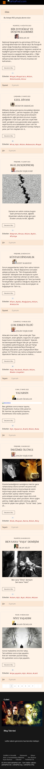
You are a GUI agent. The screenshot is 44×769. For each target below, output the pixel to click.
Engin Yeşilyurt (24, 171)
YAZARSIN (22, 393)
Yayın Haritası (7, 759)
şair (23, 597)
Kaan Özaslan (24, 399)
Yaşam (4, 378)
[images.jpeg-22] (22, 564)
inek (12, 521)
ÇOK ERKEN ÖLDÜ (22, 325)
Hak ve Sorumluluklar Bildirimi (13, 757)
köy (37, 521)
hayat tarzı (21, 76)
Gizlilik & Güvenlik (9, 755)
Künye (32, 755)
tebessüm (31, 144)
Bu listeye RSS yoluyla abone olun (17, 18)
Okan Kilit (24, 548)
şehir (34, 234)
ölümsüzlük (15, 79)
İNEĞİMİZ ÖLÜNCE (22, 449)
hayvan (19, 521)
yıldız (19, 302)
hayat (13, 76)
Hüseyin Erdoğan (24, 106)
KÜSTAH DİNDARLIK (22, 257)
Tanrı (13, 302)
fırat (12, 144)
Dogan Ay (24, 38)
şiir (17, 144)
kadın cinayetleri (17, 372)
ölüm (30, 76)
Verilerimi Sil (29, 759)
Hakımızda (23, 755)
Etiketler (18, 759)
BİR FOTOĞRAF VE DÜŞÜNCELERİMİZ (22, 30)
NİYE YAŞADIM (22, 618)
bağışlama (27, 302)
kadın (26, 370)
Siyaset (5, 85)
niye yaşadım (16, 673)
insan (21, 234)
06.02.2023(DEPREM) (22, 165)
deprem (14, 234)
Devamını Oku (8, 68)
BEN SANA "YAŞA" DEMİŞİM (22, 541)
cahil (26, 429)
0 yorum (15, 85)
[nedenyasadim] (22, 637)
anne (26, 521)
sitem (13, 597)
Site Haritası (31, 757)
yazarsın (18, 429)
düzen (35, 597)
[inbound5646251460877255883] (22, 470)
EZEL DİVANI (22, 99)
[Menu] (4, 2)
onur (24, 79)
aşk (12, 370)
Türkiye (14, 236)
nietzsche (15, 304)
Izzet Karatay (24, 263)
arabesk (19, 370)
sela (37, 429)
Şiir (3, 150)
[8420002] (22, 403)
